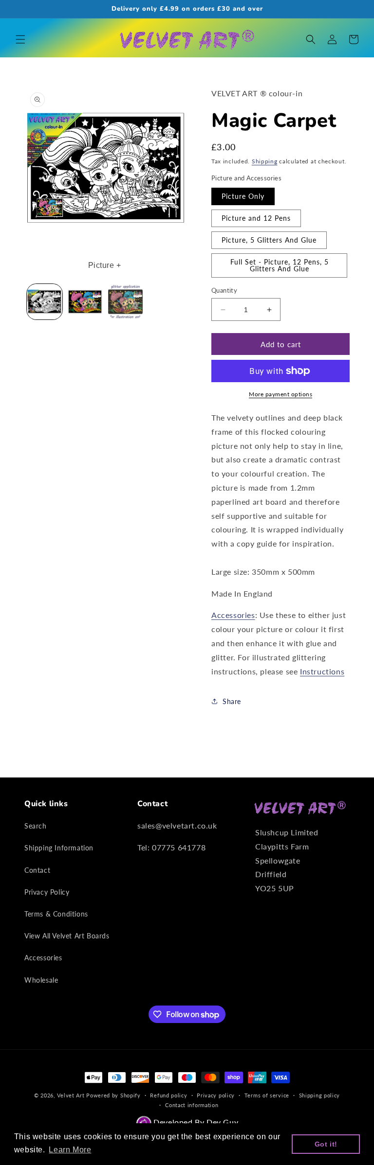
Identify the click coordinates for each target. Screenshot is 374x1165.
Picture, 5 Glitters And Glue (269, 240)
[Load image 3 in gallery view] (125, 301)
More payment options (280, 394)
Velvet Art (70, 1095)
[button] (20, 39)
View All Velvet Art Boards (67, 936)
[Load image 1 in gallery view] (44, 301)
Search (35, 826)
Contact (37, 870)
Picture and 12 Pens (256, 218)
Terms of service (266, 1095)
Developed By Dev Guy (195, 1122)
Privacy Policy (46, 892)
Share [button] (232, 701)
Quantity (224, 290)
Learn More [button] (70, 1150)
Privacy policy (216, 1095)
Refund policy (168, 1095)
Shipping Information (59, 848)
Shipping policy (319, 1095)
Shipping (265, 161)
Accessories (233, 614)
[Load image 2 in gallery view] (85, 301)
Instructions (322, 671)
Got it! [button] (326, 1144)
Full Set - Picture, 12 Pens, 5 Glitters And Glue (279, 265)
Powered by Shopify (113, 1095)
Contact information (191, 1105)
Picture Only (243, 196)
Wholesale (41, 980)
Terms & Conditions (56, 914)
